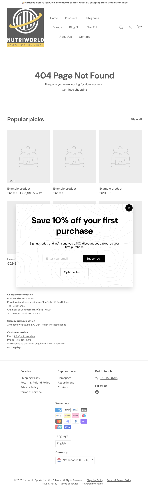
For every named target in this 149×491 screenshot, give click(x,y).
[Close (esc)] (129, 208)
